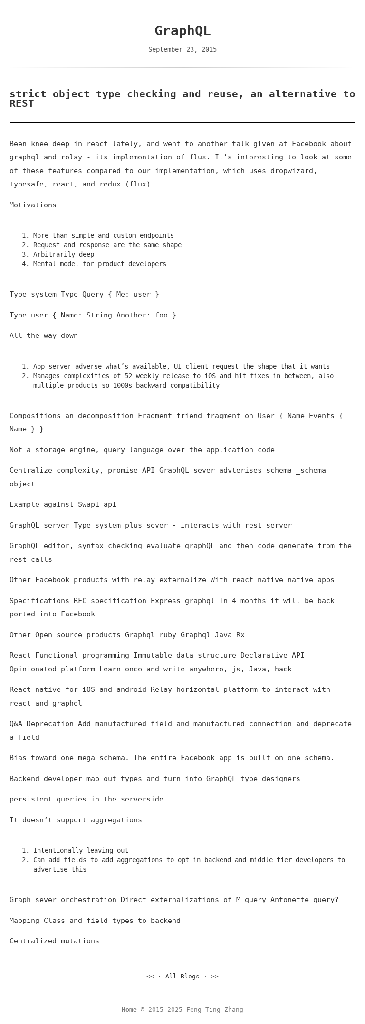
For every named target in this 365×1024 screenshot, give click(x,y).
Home (129, 1009)
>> (215, 976)
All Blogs (182, 976)
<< (150, 976)
